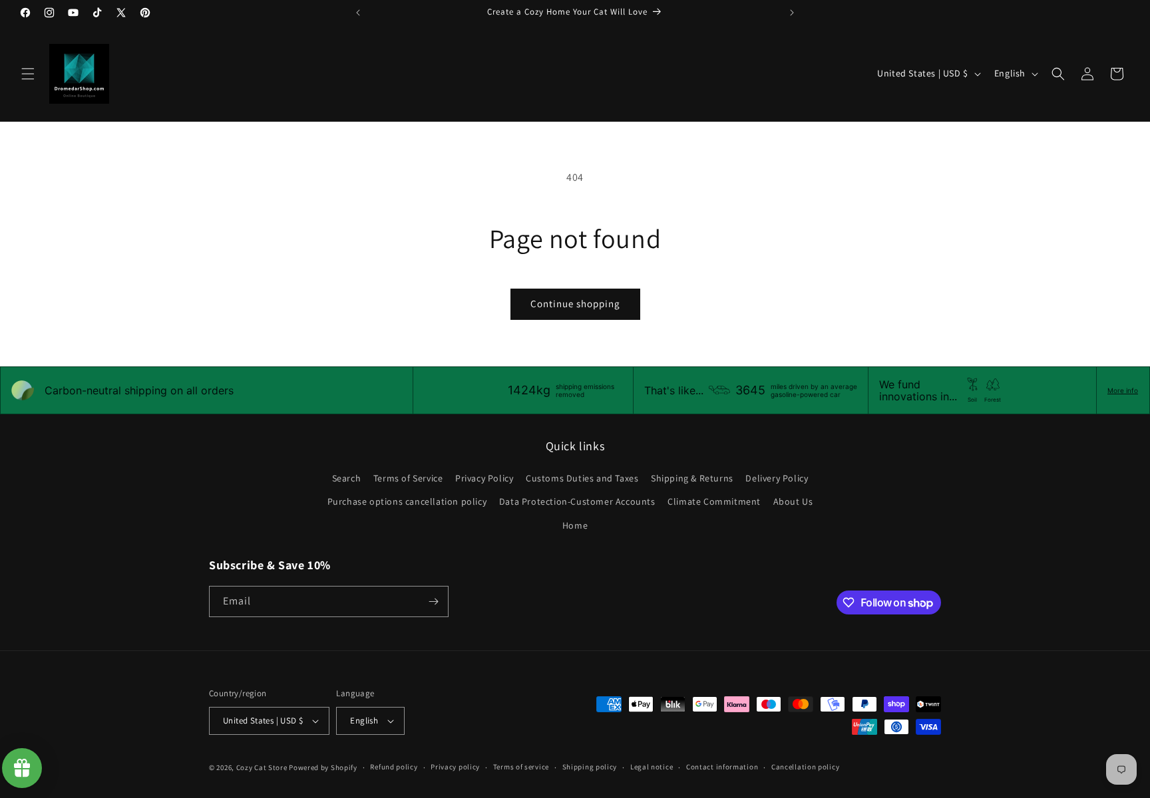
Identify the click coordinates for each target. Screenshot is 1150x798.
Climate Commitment (714, 501)
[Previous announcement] (358, 12)
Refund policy (393, 766)
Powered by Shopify (323, 767)
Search (346, 478)
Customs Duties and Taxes (582, 478)
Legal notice (651, 766)
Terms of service (521, 766)
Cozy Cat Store (262, 767)
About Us (793, 501)
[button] (28, 73)
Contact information (722, 766)
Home (575, 525)
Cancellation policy (805, 766)
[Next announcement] (792, 12)
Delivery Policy (776, 478)
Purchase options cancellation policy (407, 501)
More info (1122, 390)
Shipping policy (590, 766)
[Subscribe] (433, 601)
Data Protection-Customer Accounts (577, 501)
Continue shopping (575, 303)
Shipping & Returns (692, 478)
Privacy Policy (484, 478)
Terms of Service (408, 478)
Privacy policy (455, 766)
